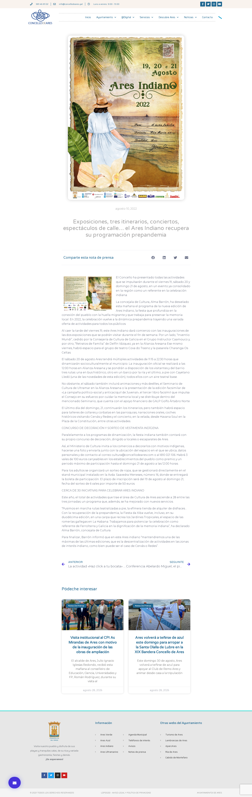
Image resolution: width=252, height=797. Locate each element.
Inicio (88, 17)
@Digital (126, 17)
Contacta (207, 17)
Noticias (188, 17)
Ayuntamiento (104, 17)
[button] (14, 782)
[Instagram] (214, 4)
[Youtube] (219, 4)
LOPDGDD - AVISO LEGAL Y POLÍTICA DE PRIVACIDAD (126, 792)
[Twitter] (208, 4)
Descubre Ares (167, 17)
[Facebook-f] (202, 4)
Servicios (145, 17)
